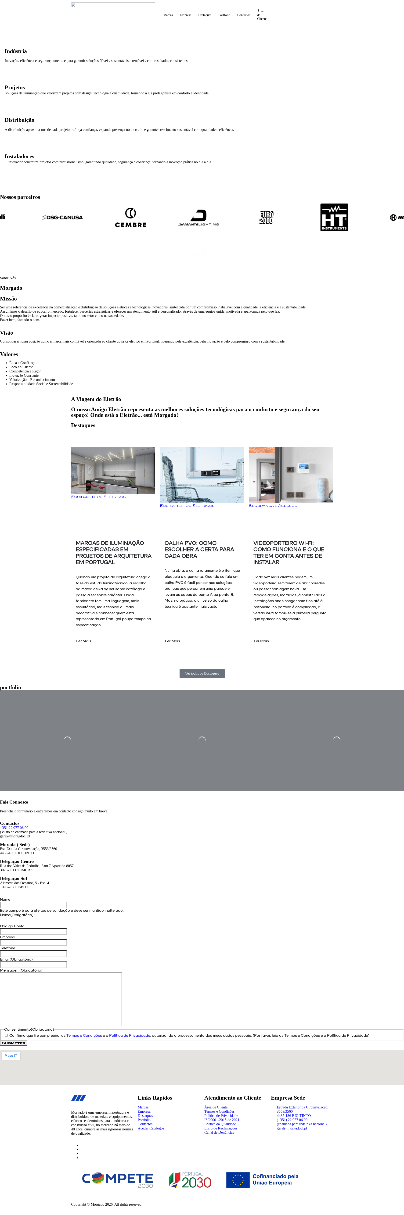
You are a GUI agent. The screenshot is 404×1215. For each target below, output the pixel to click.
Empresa (185, 15)
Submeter (13, 1043)
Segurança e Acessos (273, 505)
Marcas (168, 15)
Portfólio (224, 15)
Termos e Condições (84, 1035)
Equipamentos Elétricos (98, 496)
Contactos (243, 15)
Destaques (204, 15)
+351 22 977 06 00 (14, 828)
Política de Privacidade (129, 1035)
